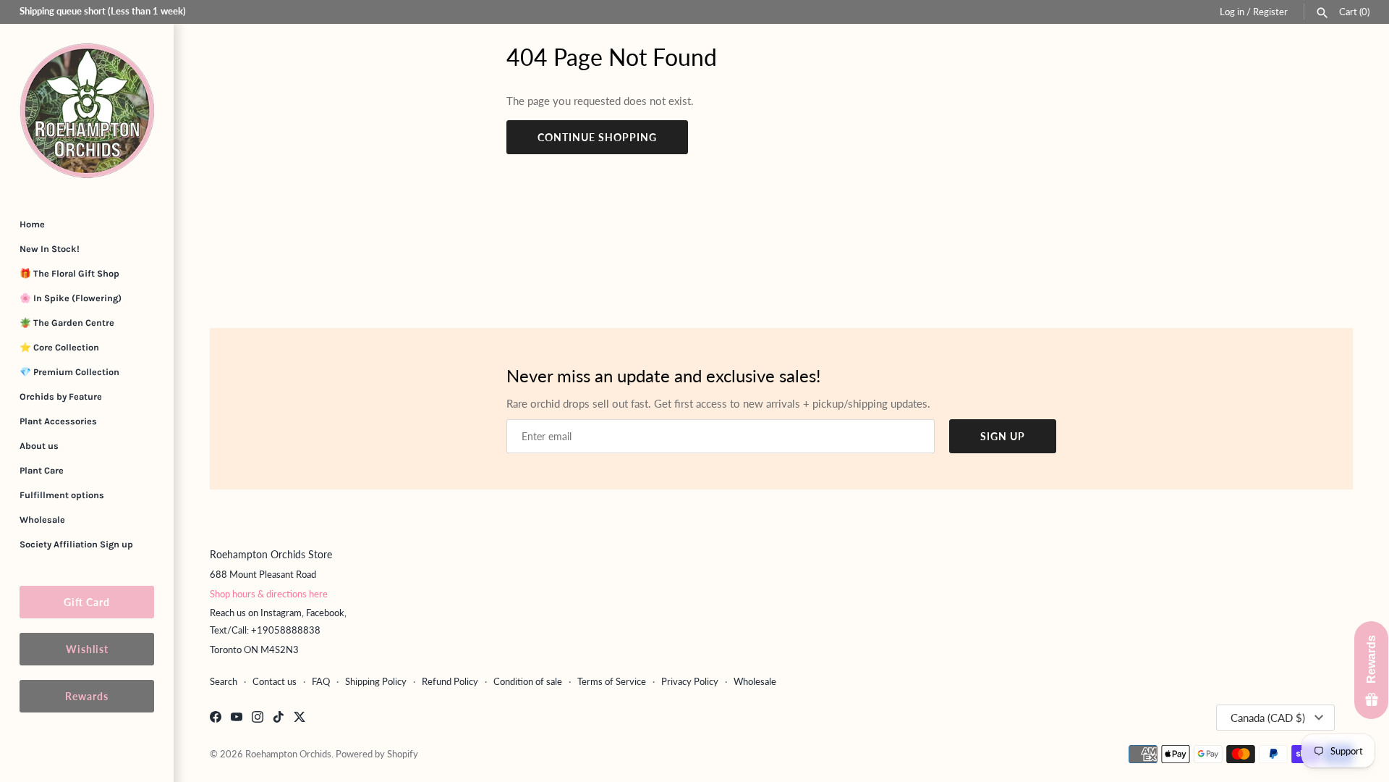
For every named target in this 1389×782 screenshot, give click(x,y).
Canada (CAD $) (1268, 717)
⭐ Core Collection (59, 347)
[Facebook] (215, 719)
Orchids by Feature (61, 396)
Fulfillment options (62, 494)
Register (1270, 11)
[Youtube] (236, 719)
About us (39, 445)
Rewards (87, 696)
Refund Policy (450, 681)
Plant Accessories (58, 421)
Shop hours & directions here (269, 594)
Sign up (1002, 436)
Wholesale (42, 519)
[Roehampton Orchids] (87, 110)
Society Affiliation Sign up (76, 544)
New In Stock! (50, 248)
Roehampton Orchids (288, 754)
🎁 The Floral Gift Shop (69, 273)
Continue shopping (597, 137)
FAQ (321, 681)
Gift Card (87, 602)
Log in (1232, 11)
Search (223, 681)
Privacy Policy (689, 681)
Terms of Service (611, 681)
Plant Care (42, 470)
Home (32, 224)
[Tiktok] (278, 719)
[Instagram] (257, 719)
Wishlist (87, 649)
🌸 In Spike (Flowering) (71, 298)
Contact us (274, 681)
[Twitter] (299, 719)
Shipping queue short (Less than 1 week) (103, 11)
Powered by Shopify (377, 754)
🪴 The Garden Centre (67, 322)
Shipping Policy (376, 681)
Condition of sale (527, 681)
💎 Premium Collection (69, 371)
